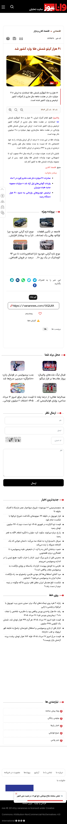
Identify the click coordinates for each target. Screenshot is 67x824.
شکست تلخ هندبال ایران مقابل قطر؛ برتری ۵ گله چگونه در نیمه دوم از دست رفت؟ (33, 584)
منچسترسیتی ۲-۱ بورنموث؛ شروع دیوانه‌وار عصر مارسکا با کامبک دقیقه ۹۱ (33, 509)
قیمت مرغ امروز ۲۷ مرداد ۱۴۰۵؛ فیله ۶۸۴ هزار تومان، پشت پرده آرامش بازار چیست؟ (33, 638)
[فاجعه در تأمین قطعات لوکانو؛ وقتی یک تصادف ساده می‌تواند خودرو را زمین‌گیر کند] (47, 223)
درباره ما (59, 773)
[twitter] (29, 280)
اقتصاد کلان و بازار (41, 31)
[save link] (14, 38)
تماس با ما (47, 773)
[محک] (33, 667)
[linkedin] (17, 280)
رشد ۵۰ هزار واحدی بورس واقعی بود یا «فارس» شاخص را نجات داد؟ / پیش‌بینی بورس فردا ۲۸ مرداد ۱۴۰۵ (33, 613)
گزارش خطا (31, 320)
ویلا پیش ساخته (52, 711)
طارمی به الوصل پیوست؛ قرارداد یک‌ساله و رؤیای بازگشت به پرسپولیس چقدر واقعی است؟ (35, 568)
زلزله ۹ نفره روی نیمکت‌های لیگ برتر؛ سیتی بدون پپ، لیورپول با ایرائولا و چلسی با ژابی (33, 605)
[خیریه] (33, 688)
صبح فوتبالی (54, 733)
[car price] (2, 208)
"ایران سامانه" (27, 803)
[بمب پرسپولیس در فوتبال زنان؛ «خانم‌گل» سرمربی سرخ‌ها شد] (18, 366)
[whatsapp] (23, 280)
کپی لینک (33, 297)
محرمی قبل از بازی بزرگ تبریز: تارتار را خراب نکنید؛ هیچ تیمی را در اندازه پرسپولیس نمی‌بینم (32, 559)
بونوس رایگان (53, 718)
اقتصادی (57, 31)
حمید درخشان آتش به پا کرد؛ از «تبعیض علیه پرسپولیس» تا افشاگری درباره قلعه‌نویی (35, 551)
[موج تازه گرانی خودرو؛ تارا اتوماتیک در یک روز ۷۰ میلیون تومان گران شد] (47, 245)
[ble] (12, 280)
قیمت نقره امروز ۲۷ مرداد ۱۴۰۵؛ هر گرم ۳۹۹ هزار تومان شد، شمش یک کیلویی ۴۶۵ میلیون (32, 622)
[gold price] (2, 203)
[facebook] (35, 285)
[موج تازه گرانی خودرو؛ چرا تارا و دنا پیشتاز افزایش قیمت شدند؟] (20, 223)
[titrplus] (57, 788)
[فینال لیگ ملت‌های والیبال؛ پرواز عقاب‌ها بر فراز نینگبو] (49, 366)
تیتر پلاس (55, 740)
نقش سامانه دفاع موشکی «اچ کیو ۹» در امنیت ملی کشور (38, 796)
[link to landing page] (46, 7)
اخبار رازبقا (55, 725)
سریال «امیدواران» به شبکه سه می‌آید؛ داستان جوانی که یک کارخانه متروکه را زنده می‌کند (34, 543)
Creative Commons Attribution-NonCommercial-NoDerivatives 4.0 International (31, 814)
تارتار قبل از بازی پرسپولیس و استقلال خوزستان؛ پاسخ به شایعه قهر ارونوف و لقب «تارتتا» (32, 630)
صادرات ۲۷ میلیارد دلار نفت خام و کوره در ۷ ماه (30, 178)
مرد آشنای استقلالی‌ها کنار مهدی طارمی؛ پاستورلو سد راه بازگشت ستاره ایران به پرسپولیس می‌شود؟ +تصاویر (33, 576)
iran (4, 808)
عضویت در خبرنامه (12, 773)
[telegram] (35, 280)
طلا (57, 122)
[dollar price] (2, 197)
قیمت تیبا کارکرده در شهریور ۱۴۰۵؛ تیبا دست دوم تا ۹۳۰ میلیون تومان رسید (34, 526)
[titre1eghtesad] (19, 788)
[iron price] (2, 214)
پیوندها (27, 773)
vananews (22, 808)
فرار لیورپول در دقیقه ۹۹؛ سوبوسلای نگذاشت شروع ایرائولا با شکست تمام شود (35, 518)
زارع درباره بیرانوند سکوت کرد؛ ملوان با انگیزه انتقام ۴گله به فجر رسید (33, 534)
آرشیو (36, 773)
